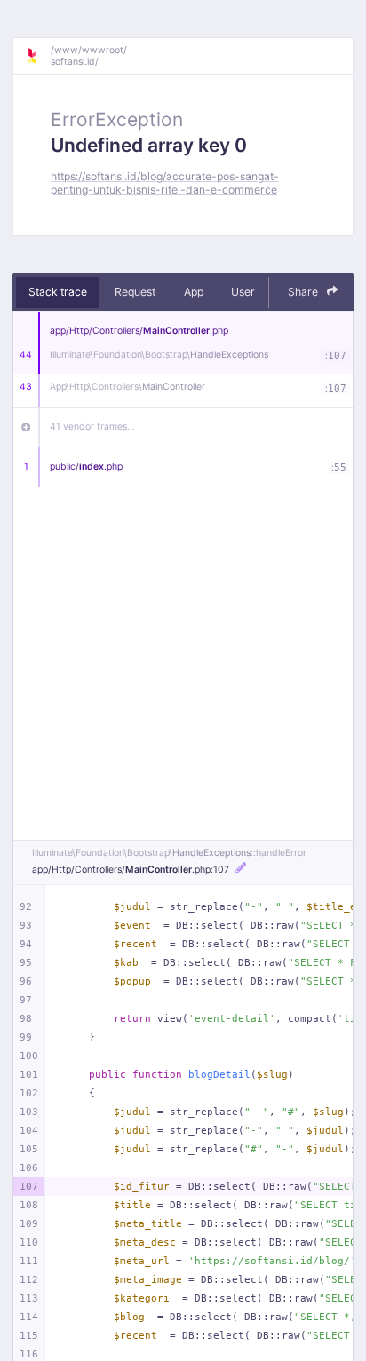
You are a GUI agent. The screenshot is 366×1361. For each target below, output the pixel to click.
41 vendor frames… (92, 426)
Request (135, 291)
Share (304, 291)
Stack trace (57, 291)
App (193, 291)
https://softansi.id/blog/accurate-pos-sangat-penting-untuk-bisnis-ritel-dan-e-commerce (165, 183)
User (243, 291)
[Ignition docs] (38, 56)
